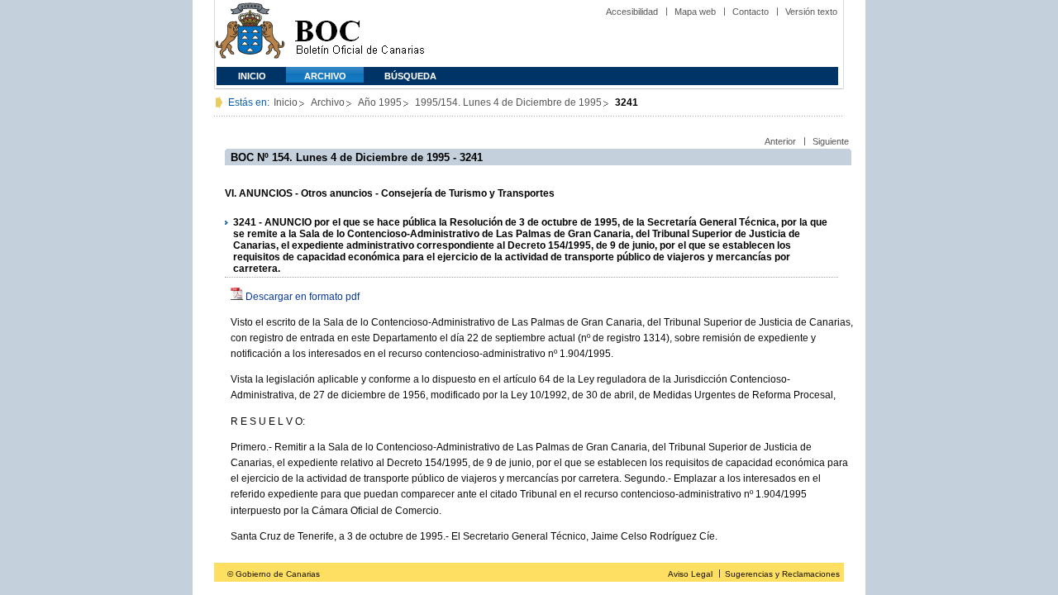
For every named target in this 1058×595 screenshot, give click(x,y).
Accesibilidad (632, 12)
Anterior (780, 141)
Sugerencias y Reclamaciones (782, 573)
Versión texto (811, 12)
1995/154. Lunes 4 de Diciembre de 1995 (508, 102)
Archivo (325, 76)
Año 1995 (380, 102)
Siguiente (831, 141)
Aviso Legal (690, 573)
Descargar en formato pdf (302, 296)
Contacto (750, 12)
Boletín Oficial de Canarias (359, 33)
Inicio (252, 76)
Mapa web (695, 12)
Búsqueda (410, 76)
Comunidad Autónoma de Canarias (250, 33)
